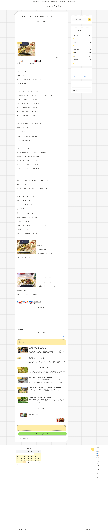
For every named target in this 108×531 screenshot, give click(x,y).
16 (39, 458)
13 (28, 458)
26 (24, 462)
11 (21, 458)
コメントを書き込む (42, 434)
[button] (89, 19)
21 (31, 460)
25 (21, 462)
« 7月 (17, 467)
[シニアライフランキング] (37, 61)
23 (39, 460)
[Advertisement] (41, 31)
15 (35, 458)
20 (28, 460)
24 (17, 462)
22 (35, 460)
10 (17, 458)
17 (17, 460)
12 (24, 458)
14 (31, 458)
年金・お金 (20, 329)
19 (24, 460)
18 (21, 460)
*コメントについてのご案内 (79, 77)
